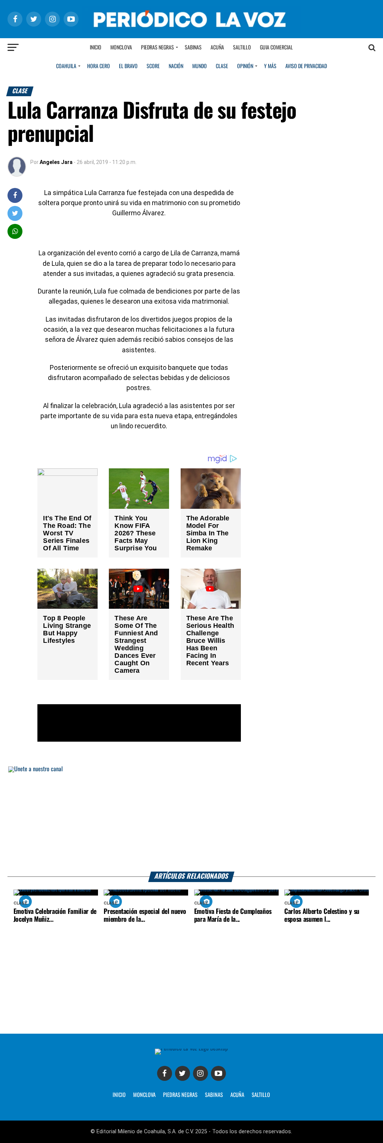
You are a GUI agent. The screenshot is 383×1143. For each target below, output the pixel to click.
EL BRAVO (128, 66)
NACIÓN (176, 66)
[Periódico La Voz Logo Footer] (191, 1048)
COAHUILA (66, 66)
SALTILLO (261, 1095)
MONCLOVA (144, 1095)
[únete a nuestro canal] (191, 819)
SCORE (153, 66)
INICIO (119, 1095)
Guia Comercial (276, 48)
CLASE (222, 66)
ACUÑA (237, 1095)
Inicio (95, 48)
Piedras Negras (157, 48)
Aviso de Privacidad (306, 66)
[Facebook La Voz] (164, 1073)
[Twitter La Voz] (182, 1073)
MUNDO (199, 66)
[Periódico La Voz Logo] (191, 30)
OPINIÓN (245, 66)
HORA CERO (98, 66)
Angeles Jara (56, 162)
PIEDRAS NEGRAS (180, 1095)
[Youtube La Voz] (218, 1073)
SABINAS (214, 1095)
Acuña (217, 48)
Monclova (121, 48)
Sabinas (193, 48)
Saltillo (242, 48)
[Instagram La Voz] (200, 1073)
